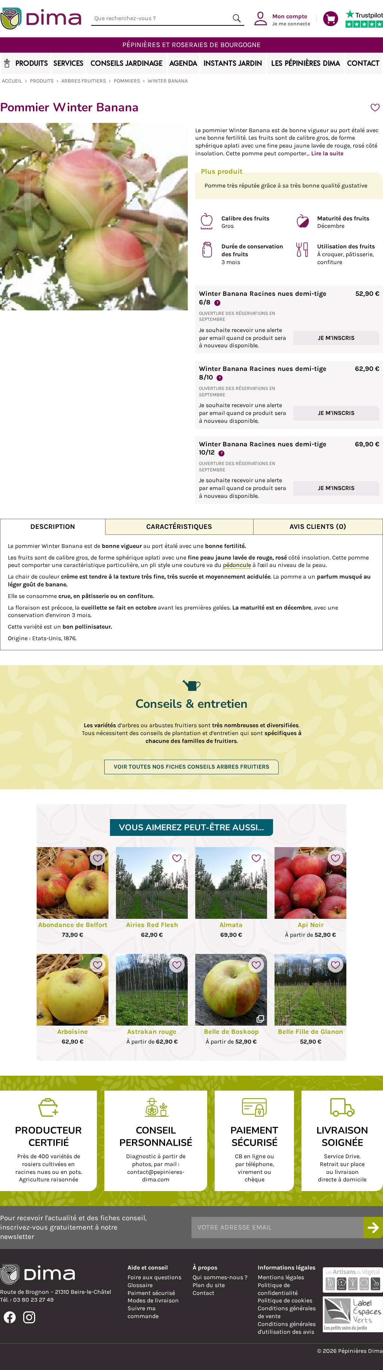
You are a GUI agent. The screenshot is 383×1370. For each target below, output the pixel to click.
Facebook (10, 1317)
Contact (203, 1292)
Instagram (29, 1317)
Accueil (12, 81)
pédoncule (237, 564)
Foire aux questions (154, 1277)
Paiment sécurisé (151, 1292)
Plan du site (209, 1285)
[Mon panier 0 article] (330, 18)
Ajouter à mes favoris (375, 107)
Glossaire (140, 1285)
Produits (41, 81)
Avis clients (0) (317, 526)
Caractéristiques (179, 526)
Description (52, 526)
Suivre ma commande (143, 1312)
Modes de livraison (153, 1300)
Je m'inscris (336, 337)
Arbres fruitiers (83, 81)
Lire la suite (327, 153)
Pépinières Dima (40, 18)
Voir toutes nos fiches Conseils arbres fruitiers (191, 766)
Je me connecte (291, 19)
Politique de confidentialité (278, 1288)
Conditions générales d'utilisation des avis (287, 1327)
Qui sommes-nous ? (220, 1277)
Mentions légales (281, 1277)
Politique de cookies (285, 1300)
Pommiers (127, 81)
